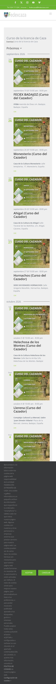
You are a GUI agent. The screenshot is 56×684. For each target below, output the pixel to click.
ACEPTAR (28, 572)
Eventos (10, 41)
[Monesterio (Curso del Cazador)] (32, 131)
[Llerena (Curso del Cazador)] (32, 385)
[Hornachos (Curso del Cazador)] (32, 253)
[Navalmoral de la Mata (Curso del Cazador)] (32, 448)
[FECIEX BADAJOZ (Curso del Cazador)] (32, 72)
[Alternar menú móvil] (50, 13)
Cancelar (46, 572)
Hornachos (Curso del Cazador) (30, 277)
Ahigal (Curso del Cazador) (26, 215)
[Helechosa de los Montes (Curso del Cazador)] (32, 320)
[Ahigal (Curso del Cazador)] (32, 191)
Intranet (24, 7)
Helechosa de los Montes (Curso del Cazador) (27, 345)
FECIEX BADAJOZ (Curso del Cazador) (31, 96)
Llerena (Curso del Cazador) (27, 409)
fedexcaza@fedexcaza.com (39, 7)
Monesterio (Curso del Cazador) (30, 155)
